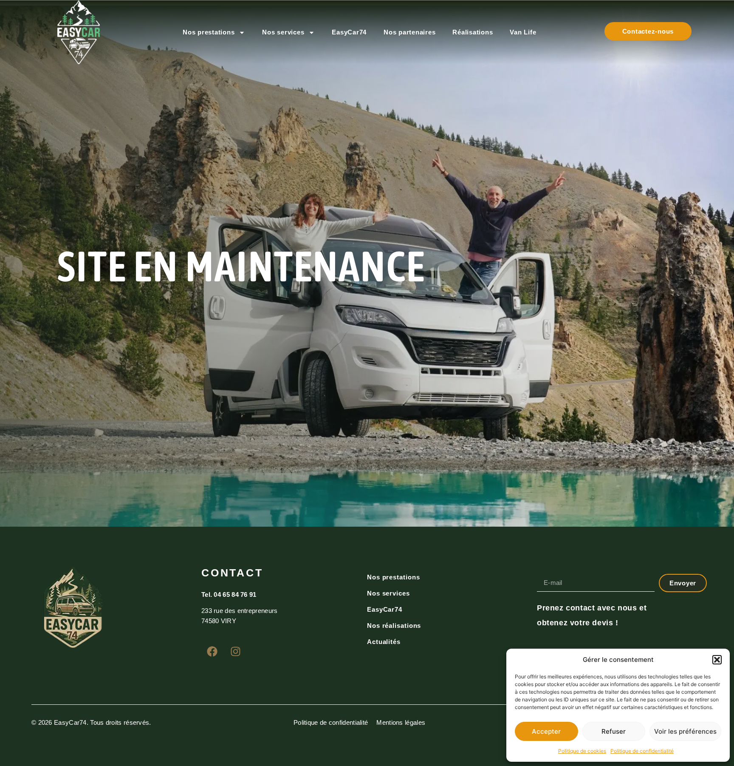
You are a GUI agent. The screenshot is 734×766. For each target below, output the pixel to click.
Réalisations (472, 32)
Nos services (283, 32)
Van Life (523, 32)
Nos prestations (208, 32)
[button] (717, 659)
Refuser (613, 731)
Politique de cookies (582, 751)
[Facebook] (212, 651)
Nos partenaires (409, 32)
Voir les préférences (685, 731)
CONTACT (232, 573)
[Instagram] (235, 651)
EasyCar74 (349, 32)
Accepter (546, 731)
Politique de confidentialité (642, 751)
